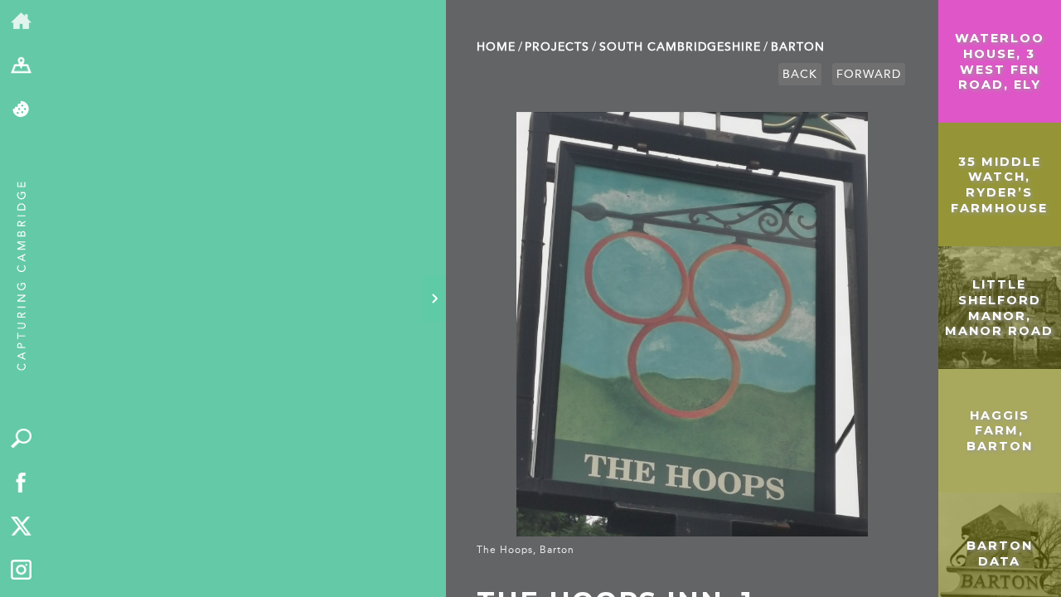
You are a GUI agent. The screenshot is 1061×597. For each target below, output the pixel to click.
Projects (557, 47)
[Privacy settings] (21, 110)
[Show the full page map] (21, 66)
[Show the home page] (21, 22)
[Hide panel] (434, 298)
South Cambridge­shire (680, 47)
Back (799, 74)
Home (496, 47)
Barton (798, 47)
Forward (868, 74)
